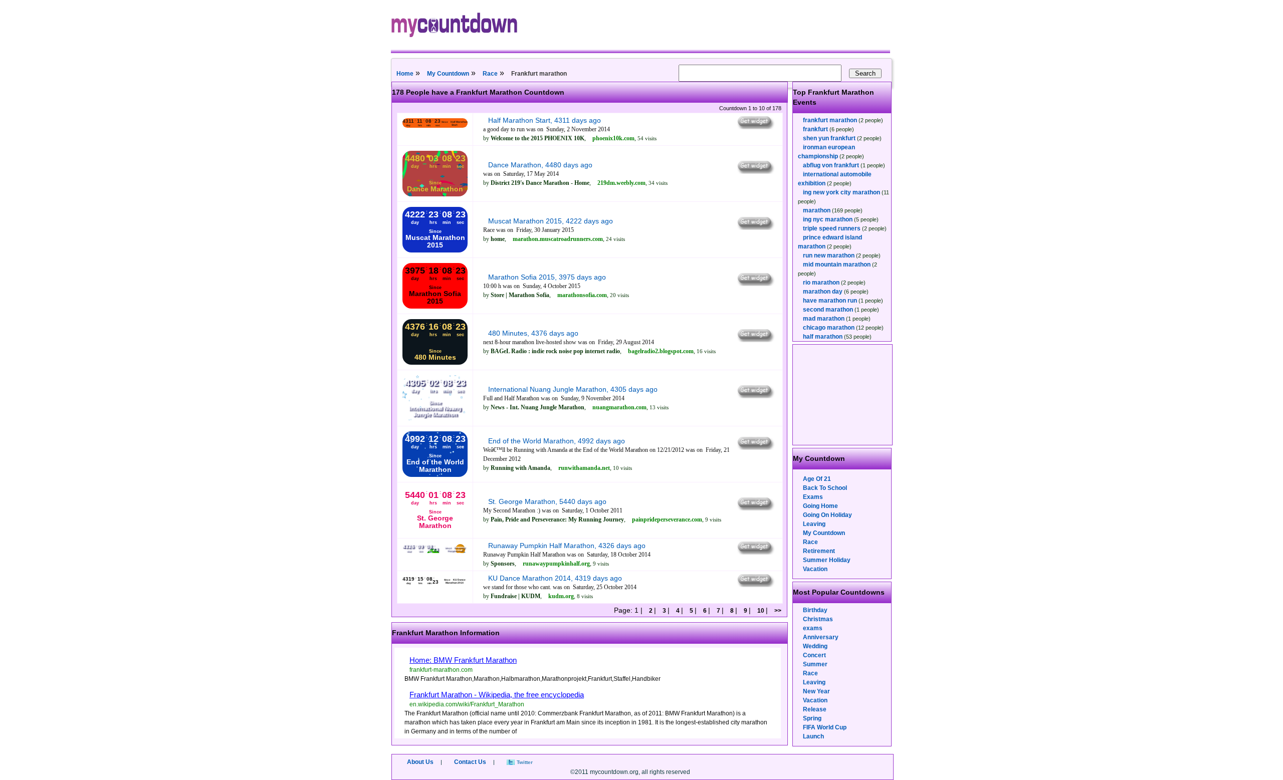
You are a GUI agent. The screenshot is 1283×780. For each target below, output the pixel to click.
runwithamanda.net (584, 467)
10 (761, 610)
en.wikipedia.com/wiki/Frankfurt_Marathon (466, 704)
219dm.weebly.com (621, 182)
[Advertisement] (843, 395)
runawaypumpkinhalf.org (556, 563)
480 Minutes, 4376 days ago (533, 333)
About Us (420, 761)
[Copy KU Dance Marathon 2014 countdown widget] (755, 585)
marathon (816, 210)
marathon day (822, 291)
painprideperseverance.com (667, 519)
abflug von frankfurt (831, 165)
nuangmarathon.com (619, 407)
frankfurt (815, 129)
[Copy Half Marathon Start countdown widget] (755, 127)
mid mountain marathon (837, 264)
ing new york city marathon (841, 192)
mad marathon (823, 318)
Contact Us (470, 761)
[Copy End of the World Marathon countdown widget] (755, 447)
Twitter (525, 762)
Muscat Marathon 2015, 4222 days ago (550, 221)
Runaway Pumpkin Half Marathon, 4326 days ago (567, 546)
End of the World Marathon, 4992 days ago (556, 441)
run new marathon (828, 255)
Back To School (825, 487)
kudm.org (561, 596)
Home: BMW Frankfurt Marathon (463, 660)
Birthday (815, 610)
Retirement (819, 551)
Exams (813, 496)
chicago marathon (828, 327)
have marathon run (830, 300)
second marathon (828, 309)
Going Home (820, 505)
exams (812, 628)
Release (814, 709)
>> (777, 610)
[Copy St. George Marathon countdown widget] (755, 508)
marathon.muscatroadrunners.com (558, 238)
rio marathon (821, 282)
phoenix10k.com (613, 138)
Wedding (815, 646)
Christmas (818, 619)
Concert (814, 655)
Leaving (814, 524)
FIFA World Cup (824, 727)
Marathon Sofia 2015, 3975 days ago (547, 277)
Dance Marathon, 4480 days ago (540, 165)
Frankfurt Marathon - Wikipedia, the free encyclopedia (496, 694)
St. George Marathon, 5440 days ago (547, 501)
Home (404, 73)
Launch (813, 736)
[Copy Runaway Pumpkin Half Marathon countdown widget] (755, 552)
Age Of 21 (817, 478)
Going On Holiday (827, 514)
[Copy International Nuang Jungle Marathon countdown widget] (755, 396)
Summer (815, 664)
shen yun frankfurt (829, 138)
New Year (816, 691)
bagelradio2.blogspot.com (661, 351)
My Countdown (448, 73)
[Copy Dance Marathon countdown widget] (755, 171)
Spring (812, 718)
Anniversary (820, 637)
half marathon (822, 336)
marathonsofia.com (582, 295)
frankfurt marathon (830, 120)
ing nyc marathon (827, 219)
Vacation (815, 569)
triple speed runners (832, 228)
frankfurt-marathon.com (441, 669)
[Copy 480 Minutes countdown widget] (755, 340)
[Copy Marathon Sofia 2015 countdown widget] (755, 284)
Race (490, 73)
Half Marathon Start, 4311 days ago (544, 120)
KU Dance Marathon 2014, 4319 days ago (555, 578)
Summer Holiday (826, 560)
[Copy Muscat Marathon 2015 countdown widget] (755, 227)
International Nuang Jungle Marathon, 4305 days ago (573, 389)
